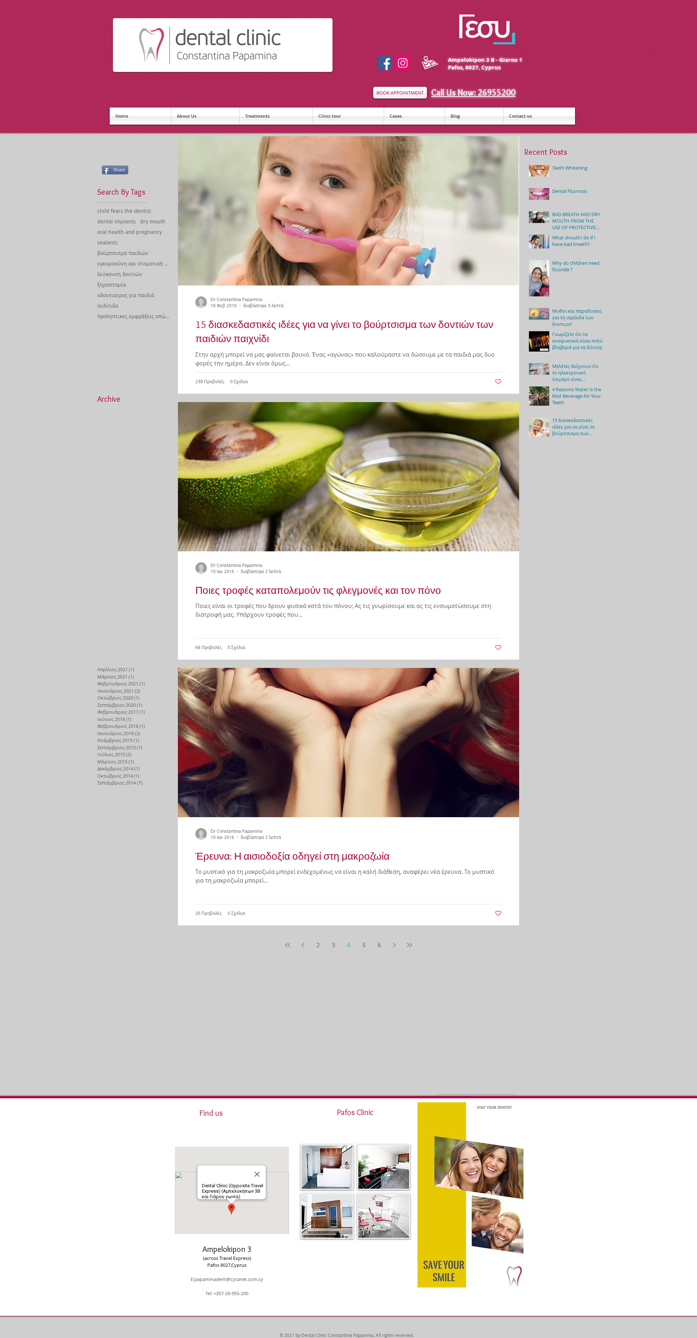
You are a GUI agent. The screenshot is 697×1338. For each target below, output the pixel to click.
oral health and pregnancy (129, 232)
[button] (327, 1167)
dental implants (116, 221)
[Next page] (394, 945)
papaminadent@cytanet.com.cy (228, 1279)
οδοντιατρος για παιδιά (125, 295)
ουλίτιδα (107, 306)
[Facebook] (385, 63)
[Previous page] (302, 945)
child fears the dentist (124, 211)
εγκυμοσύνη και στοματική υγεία (134, 263)
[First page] (287, 945)
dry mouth (153, 221)
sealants (107, 242)
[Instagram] (403, 63)
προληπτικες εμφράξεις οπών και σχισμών (134, 316)
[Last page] (409, 945)
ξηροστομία (111, 284)
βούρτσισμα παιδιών (122, 253)
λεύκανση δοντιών (119, 274)
